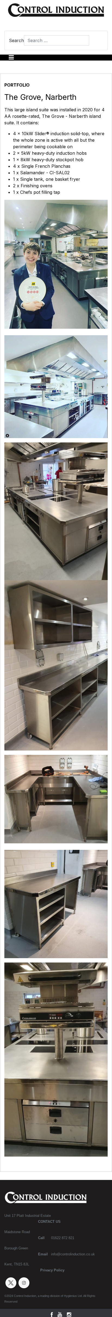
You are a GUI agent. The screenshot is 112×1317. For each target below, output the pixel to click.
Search (16, 40)
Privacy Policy (52, 1270)
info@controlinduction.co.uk (73, 1254)
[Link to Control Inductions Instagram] (23, 1282)
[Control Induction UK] (56, 11)
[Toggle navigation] (11, 58)
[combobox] (56, 40)
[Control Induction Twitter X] (10, 1282)
